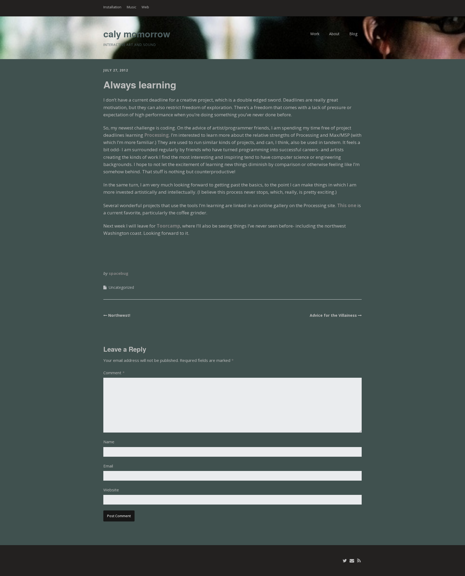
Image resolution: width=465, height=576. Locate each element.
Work (314, 33)
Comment (114, 372)
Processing (156, 135)
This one (346, 205)
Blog (353, 33)
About (334, 33)
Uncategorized (121, 287)
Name (108, 441)
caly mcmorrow (136, 33)
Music (131, 7)
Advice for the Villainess (333, 315)
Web (145, 7)
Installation (112, 7)
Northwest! (119, 315)
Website (111, 489)
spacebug (118, 273)
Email (108, 466)
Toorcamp (168, 226)
